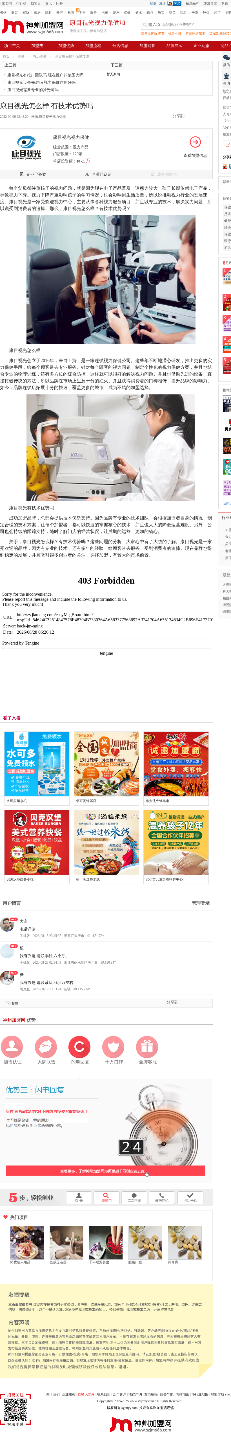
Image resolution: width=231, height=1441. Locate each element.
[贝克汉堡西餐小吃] (37, 842)
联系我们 (103, 1394)
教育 (71, 13)
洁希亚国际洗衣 (153, 33)
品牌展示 (174, 46)
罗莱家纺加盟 (195, 33)
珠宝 (161, 13)
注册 (162, 3)
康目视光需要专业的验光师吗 (33, 90)
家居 (37, 13)
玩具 (183, 13)
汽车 (104, 13)
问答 (59, 3)
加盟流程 (93, 46)
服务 (93, 13)
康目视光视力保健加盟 (72, 56)
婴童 (172, 13)
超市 (217, 13)
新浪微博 (199, 116)
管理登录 (201, 903)
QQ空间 (191, 116)
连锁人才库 (86, 1394)
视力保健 (40, 56)
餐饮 (3, 13)
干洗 (195, 13)
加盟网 (7, 3)
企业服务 (68, 1394)
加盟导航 (210, 3)
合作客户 (119, 1394)
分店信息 (120, 46)
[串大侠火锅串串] (176, 764)
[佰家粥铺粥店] (106, 764)
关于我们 (53, 1394)
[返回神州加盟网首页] (32, 26)
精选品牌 (192, 3)
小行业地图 (200, 1394)
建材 (48, 13)
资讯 (48, 3)
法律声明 (135, 1394)
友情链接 (151, 1394)
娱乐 (116, 13)
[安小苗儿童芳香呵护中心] (176, 842)
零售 (82, 13)
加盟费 (37, 46)
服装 (14, 13)
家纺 (26, 13)
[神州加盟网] (106, 1128)
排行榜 (21, 3)
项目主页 (12, 46)
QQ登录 (175, 3)
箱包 (149, 13)
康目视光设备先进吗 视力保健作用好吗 (41, 82)
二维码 (208, 116)
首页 (6, 56)
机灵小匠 (175, 33)
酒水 (138, 13)
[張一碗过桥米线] (106, 842)
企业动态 (201, 46)
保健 (127, 13)
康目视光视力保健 (52, 117)
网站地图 (182, 1394)
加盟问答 (147, 46)
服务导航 (167, 1394)
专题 (224, 3)
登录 (153, 3)
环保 (206, 13)
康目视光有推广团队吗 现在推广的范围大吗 (45, 75)
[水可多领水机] (37, 764)
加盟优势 (66, 46)
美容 (59, 13)
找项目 (36, 3)
